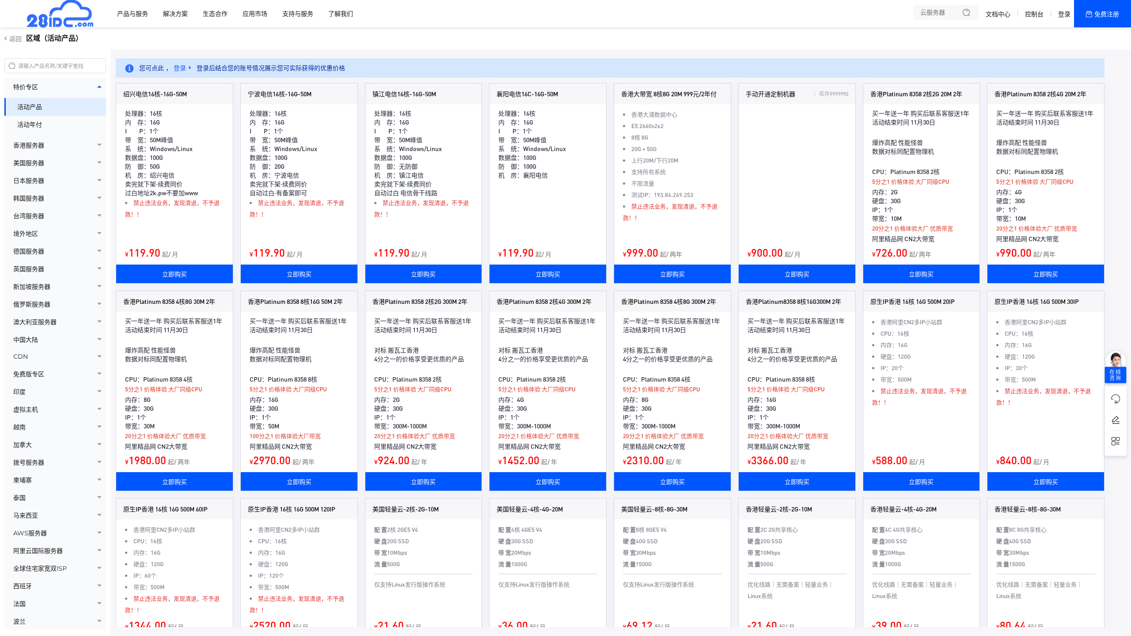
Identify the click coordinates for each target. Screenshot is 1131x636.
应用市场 (255, 14)
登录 (1064, 14)
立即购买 (174, 274)
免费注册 (1106, 14)
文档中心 (998, 14)
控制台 (1034, 14)
